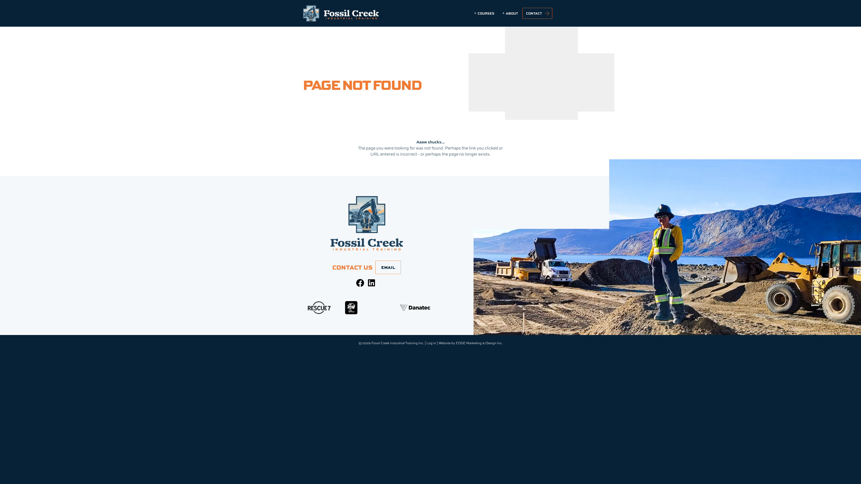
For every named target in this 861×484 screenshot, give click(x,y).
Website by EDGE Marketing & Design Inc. (471, 343)
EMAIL (388, 267)
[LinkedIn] (371, 283)
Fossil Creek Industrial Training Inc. (397, 343)
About (512, 13)
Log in (431, 343)
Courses (486, 13)
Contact (534, 13)
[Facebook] (360, 283)
